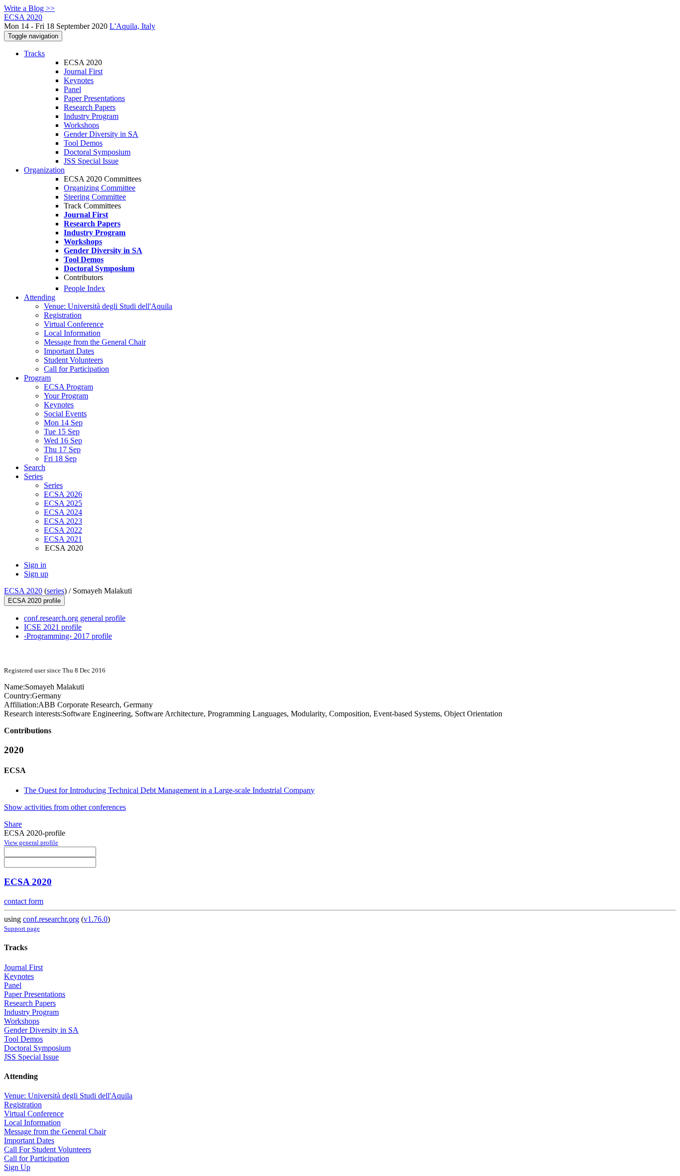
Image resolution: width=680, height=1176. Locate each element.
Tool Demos (83, 143)
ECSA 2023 (63, 521)
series (55, 591)
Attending (39, 297)
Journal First (83, 71)
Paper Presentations (94, 98)
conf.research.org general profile (74, 618)
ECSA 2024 (63, 512)
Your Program (66, 396)
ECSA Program (68, 387)
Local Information (72, 333)
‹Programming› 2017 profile (68, 636)
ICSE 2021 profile (53, 627)
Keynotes (79, 80)
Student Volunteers (73, 360)
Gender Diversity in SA (101, 134)
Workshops (81, 125)
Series (53, 485)
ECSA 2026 (63, 494)
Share (13, 824)
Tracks (34, 53)
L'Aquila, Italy (132, 26)
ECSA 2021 (63, 539)
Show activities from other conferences (65, 807)
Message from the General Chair (95, 342)
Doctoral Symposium (97, 152)
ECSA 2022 (63, 530)
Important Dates (69, 351)
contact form (23, 901)
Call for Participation (76, 369)
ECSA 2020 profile (34, 600)
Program (37, 378)
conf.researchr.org (51, 919)
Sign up (36, 574)
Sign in (35, 565)
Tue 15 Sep (62, 431)
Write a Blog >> (29, 8)
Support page (22, 928)
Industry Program (91, 116)
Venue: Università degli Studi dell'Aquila (108, 306)
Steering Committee (95, 197)
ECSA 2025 (63, 503)
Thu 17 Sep (62, 449)
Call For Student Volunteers (47, 1149)
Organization (44, 170)
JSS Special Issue (91, 161)
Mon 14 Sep (63, 422)
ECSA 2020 (23, 591)
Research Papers (89, 107)
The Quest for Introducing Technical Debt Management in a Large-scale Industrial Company (169, 790)
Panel (72, 89)
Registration (63, 315)
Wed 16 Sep (63, 440)
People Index (84, 288)
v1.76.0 (96, 919)
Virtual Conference (74, 324)
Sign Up (17, 1167)
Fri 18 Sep (60, 458)
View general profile (31, 842)
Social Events (65, 413)
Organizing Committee (99, 188)
